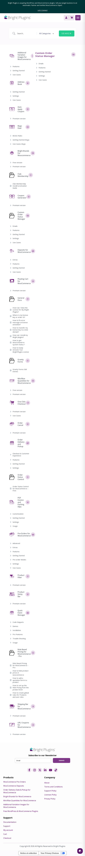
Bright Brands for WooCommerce (17, 796)
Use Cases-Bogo (19, 144)
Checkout (7, 838)
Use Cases (17, 75)
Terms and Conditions (53, 786)
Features (16, 66)
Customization (18, 514)
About (46, 782)
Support (6, 826)
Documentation (9, 822)
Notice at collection (28, 853)
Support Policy (50, 790)
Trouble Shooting (19, 638)
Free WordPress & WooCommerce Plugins (20, 811)
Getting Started (19, 71)
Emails (15, 226)
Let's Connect (42, 10)
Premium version (19, 119)
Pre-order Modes (19, 560)
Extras (15, 260)
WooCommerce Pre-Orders (14, 782)
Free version (17, 162)
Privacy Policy (49, 799)
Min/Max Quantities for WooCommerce (19, 800)
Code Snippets (18, 622)
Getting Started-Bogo (21, 140)
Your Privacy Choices (50, 853)
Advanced (16, 543)
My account (8, 830)
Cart (5, 834)
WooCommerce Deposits (13, 786)
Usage (15, 526)
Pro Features (18, 634)
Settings (16, 96)
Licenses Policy (50, 794)
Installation (17, 630)
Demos (15, 626)
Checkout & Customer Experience (21, 455)
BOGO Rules (17, 136)
